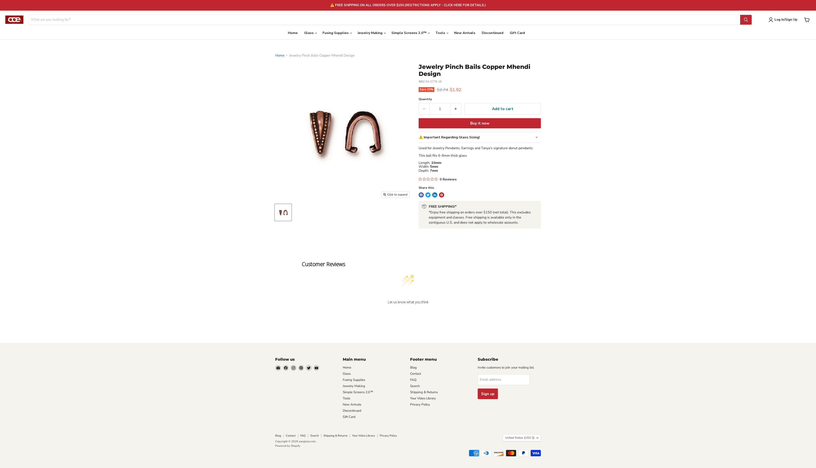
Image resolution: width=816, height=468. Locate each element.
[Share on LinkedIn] (434, 194)
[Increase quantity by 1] (455, 109)
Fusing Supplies (336, 33)
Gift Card (517, 33)
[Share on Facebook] (421, 194)
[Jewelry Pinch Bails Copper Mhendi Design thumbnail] (283, 212)
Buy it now (479, 123)
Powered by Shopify (287, 446)
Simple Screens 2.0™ (409, 33)
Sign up (487, 393)
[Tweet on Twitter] (428, 194)
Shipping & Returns (424, 392)
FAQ (413, 380)
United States (519, 438)
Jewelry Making (370, 33)
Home (293, 33)
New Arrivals (464, 33)
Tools (440, 33)
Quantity (425, 99)
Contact (415, 374)
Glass (309, 33)
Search (415, 386)
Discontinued (492, 33)
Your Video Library (423, 398)
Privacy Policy (420, 404)
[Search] (746, 20)
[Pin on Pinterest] (441, 194)
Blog (413, 367)
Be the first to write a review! (408, 313)
